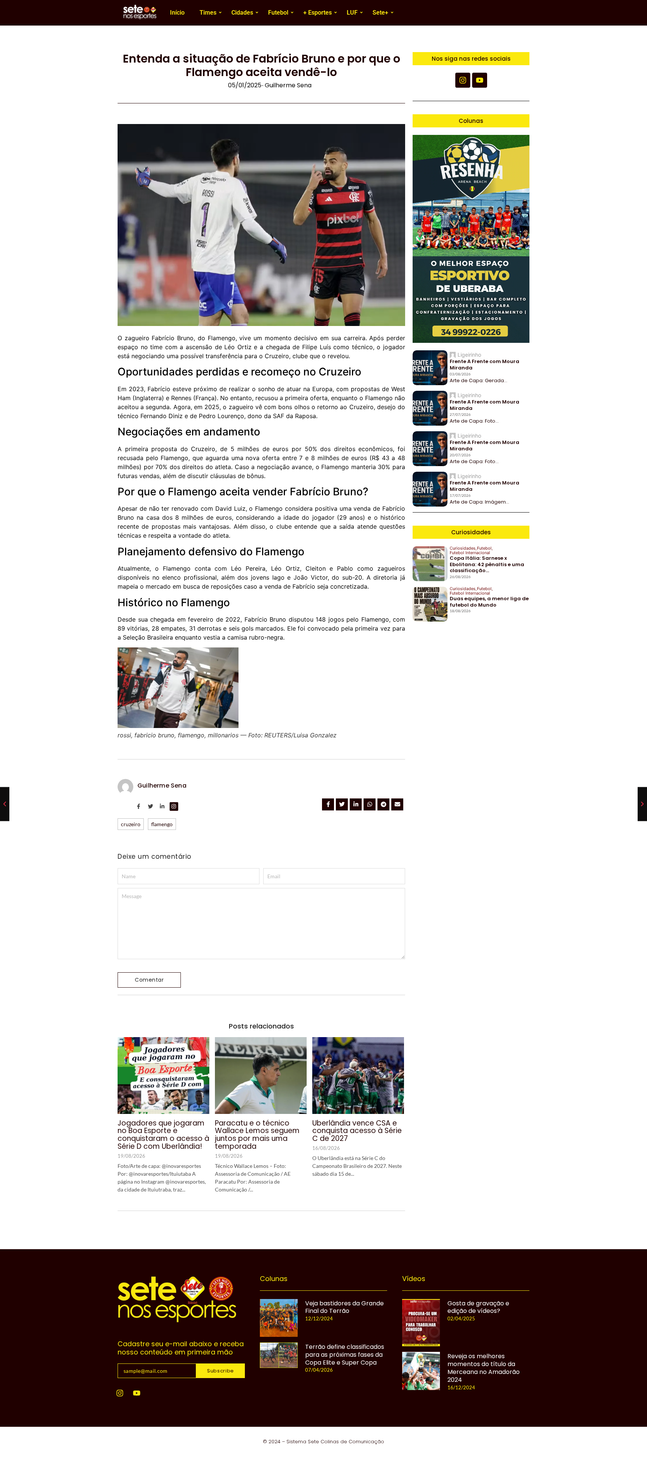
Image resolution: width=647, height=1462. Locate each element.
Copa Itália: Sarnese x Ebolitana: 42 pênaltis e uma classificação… (487, 564)
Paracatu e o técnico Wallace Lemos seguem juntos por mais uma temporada (257, 1135)
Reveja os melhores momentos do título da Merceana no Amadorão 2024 (483, 1368)
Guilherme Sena (161, 785)
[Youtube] (136, 1393)
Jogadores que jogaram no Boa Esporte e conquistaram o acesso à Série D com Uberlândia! (163, 1135)
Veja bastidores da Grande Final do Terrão (344, 1308)
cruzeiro (130, 824)
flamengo (162, 824)
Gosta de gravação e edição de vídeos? (478, 1308)
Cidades (242, 12)
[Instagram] (119, 1393)
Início (177, 12)
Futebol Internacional (470, 553)
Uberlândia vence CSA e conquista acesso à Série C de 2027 (357, 1131)
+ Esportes (317, 12)
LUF (352, 12)
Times (208, 12)
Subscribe (220, 1370)
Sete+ (380, 12)
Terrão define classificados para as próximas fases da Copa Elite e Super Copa (344, 1354)
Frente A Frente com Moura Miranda (484, 365)
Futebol (278, 12)
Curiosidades (463, 548)
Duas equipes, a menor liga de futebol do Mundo (489, 602)
